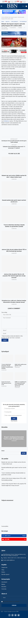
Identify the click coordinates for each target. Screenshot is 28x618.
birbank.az (6, 121)
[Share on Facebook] (15, 135)
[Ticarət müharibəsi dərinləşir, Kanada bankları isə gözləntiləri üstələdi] (14, 214)
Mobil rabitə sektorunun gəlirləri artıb (20, 365)
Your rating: (4, 312)
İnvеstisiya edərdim (10, 408)
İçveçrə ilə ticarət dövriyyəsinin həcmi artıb (6, 383)
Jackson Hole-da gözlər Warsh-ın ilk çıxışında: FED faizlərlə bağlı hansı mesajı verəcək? (14, 275)
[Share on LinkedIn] (21, 135)
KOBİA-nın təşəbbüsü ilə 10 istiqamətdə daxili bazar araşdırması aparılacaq (20, 384)
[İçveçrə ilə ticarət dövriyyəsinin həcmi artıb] (7, 376)
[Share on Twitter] (18, 135)
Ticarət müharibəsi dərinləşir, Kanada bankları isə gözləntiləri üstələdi (7, 366)
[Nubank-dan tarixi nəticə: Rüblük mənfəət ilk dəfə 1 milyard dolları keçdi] (14, 165)
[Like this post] (11, 135)
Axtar (2, 450)
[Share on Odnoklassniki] (25, 135)
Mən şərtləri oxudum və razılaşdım (11, 601)
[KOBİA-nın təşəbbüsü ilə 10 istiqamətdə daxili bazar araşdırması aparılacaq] (21, 376)
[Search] (23, 6)
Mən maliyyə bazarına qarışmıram (13, 415)
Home (2, 17)
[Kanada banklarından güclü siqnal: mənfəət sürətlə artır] (14, 189)
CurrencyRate (4, 526)
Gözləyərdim (8, 412)
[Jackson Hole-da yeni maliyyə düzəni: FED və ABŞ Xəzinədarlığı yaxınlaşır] (14, 239)
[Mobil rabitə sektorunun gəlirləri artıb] (21, 359)
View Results (14, 421)
